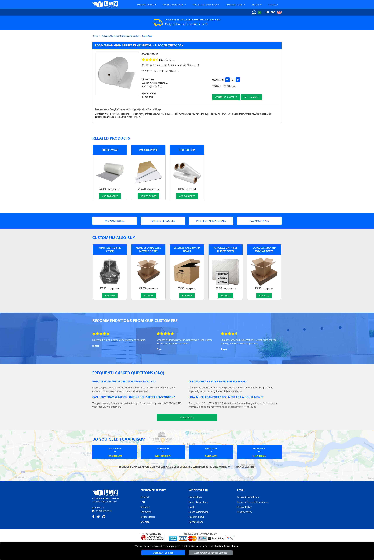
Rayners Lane (196, 521)
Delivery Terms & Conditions (252, 502)
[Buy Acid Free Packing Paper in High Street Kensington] (148, 171)
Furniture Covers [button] (173, 4)
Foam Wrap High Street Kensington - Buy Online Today (139, 45)
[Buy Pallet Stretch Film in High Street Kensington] (187, 171)
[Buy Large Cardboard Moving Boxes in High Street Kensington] (264, 271)
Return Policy (244, 507)
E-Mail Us (99, 507)
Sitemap (145, 521)
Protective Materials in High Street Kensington (120, 36)
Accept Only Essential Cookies (210, 552)
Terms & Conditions (248, 497)
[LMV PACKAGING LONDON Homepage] (105, 4)
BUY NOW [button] (110, 295)
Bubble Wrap (110, 150)
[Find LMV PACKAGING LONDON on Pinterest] (103, 517)
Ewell (191, 507)
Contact (273, 4)
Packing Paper (148, 150)
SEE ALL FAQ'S (187, 417)
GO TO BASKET (251, 97)
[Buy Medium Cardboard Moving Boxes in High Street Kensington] (148, 271)
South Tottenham (198, 502)
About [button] (256, 4)
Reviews (145, 507)
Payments (146, 512)
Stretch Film (187, 150)
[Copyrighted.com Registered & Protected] (153, 536)
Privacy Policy (231, 546)
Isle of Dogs (195, 497)
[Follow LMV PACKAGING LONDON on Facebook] (93, 517)
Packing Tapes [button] (234, 4)
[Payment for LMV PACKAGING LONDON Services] (201, 536)
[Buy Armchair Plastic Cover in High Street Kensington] (109, 271)
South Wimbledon (199, 512)
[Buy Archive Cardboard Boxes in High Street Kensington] (187, 271)
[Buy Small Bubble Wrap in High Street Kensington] (109, 171)
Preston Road (196, 516)
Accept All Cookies (163, 552)
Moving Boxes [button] (145, 4)
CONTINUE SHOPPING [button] (226, 97)
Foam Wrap (147, 36)
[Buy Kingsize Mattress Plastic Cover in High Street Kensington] (225, 271)
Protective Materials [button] (205, 4)
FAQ (143, 502)
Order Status (148, 516)
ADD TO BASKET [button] (110, 196)
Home (95, 36)
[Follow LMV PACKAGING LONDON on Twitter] (98, 517)
